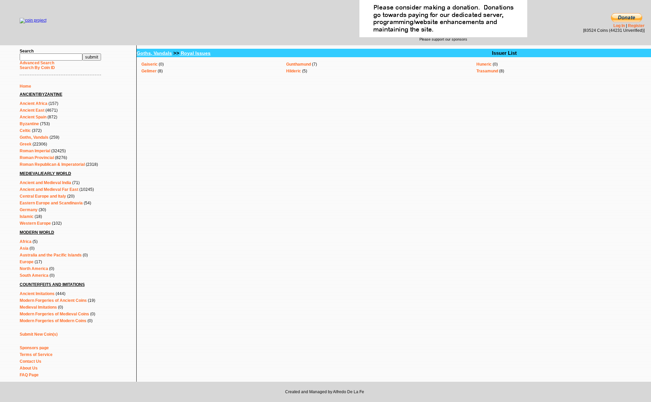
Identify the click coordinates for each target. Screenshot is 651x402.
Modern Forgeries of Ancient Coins (53, 300)
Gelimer (149, 71)
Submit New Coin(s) (39, 334)
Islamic (27, 216)
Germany (29, 209)
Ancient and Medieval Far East (49, 189)
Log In (619, 25)
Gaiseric (149, 64)
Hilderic (293, 71)
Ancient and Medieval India (45, 182)
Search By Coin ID (37, 67)
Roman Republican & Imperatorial (52, 164)
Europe (27, 262)
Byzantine (29, 123)
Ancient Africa (33, 103)
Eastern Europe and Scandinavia (51, 203)
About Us (29, 368)
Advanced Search (37, 63)
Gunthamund (298, 64)
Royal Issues (195, 53)
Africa (26, 241)
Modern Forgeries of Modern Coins (53, 320)
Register (636, 25)
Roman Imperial (35, 151)
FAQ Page (29, 375)
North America (34, 268)
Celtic (25, 130)
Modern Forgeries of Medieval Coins (54, 314)
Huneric (484, 64)
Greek (26, 144)
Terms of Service (36, 354)
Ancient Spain (33, 117)
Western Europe (35, 223)
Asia (24, 248)
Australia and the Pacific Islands (51, 255)
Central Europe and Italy (43, 196)
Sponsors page (34, 347)
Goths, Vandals (34, 137)
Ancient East (32, 110)
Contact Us (30, 361)
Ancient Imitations (37, 293)
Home (25, 86)
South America (34, 275)
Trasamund (487, 71)
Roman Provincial (37, 157)
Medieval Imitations (38, 307)
